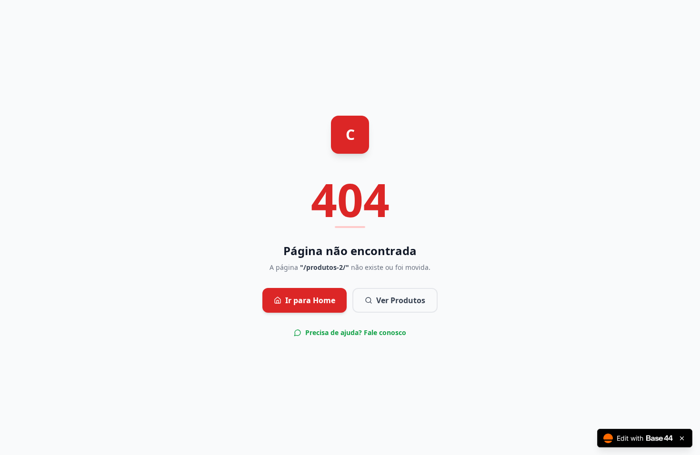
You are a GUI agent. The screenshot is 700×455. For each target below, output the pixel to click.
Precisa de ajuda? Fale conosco (355, 332)
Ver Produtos (400, 300)
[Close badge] (682, 438)
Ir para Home (310, 300)
